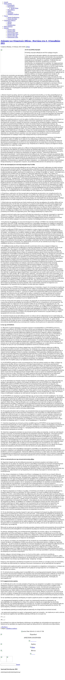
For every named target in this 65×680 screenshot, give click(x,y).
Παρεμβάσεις (11, 9)
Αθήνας (9, 22)
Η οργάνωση (10, 5)
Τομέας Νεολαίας (12, 19)
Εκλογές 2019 (11, 31)
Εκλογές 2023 (11, 29)
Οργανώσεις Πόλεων (10, 20)
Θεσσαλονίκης (11, 25)
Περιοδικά (10, 13)
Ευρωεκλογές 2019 (12, 32)
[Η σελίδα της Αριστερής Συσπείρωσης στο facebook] (4, 661)
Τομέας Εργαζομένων (13, 17)
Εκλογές (6, 28)
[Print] (28, 46)
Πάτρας (9, 23)
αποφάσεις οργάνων (11, 628)
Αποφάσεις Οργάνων (13, 14)
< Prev (2, 627)
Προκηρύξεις (11, 6)
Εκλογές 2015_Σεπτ (12, 34)
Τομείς (6, 16)
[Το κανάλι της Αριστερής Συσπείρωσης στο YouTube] (10, 661)
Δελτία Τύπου (14, 8)
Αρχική (6, 2)
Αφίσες (9, 11)
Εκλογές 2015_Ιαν (12, 35)
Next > (6, 627)
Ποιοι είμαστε (8, 3)
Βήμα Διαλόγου (8, 26)
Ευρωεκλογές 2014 (12, 37)
